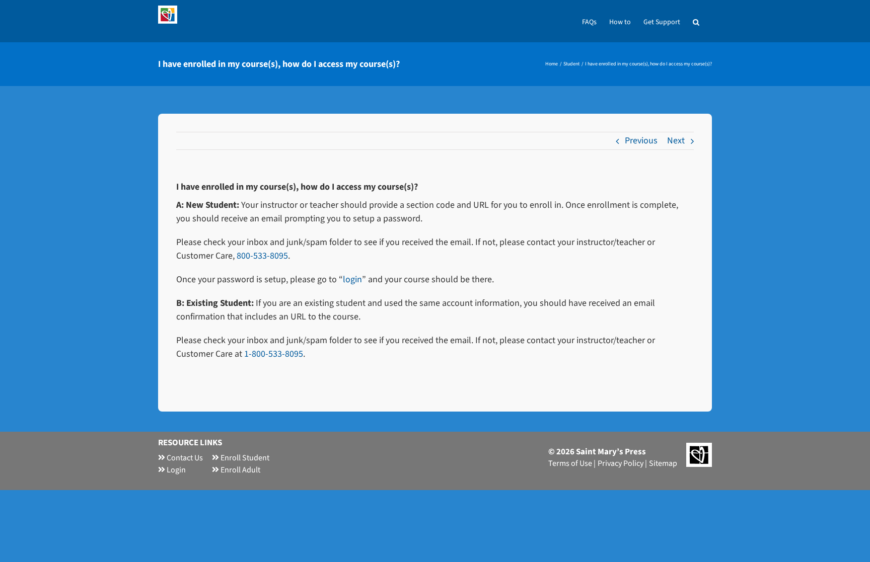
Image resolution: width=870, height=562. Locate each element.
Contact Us (184, 457)
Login (175, 469)
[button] (696, 21)
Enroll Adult (239, 469)
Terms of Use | (572, 463)
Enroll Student (244, 457)
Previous (641, 140)
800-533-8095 (262, 256)
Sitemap (663, 463)
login (352, 279)
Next (676, 140)
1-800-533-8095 (273, 354)
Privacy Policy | (622, 463)
